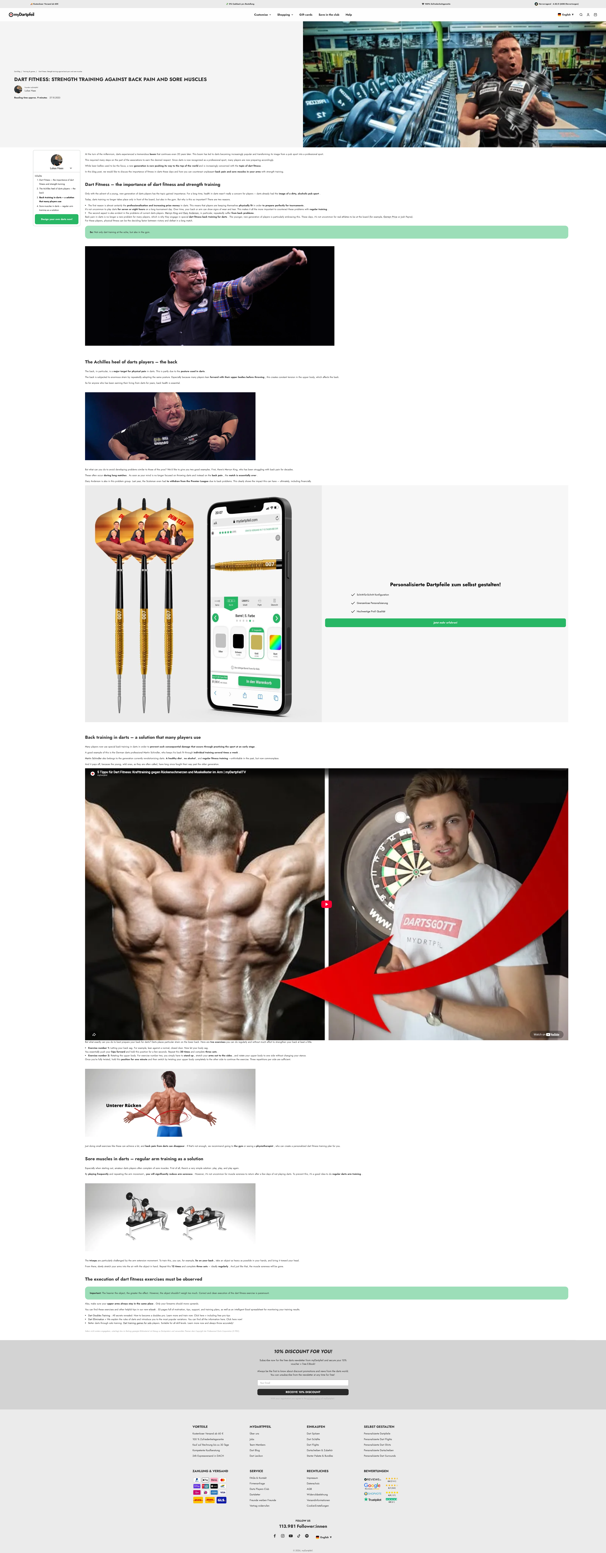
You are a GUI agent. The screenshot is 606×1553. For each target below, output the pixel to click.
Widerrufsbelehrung (317, 1494)
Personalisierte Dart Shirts (377, 1445)
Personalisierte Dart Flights (378, 1439)
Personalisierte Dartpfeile (377, 1433)
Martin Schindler (93, 758)
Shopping (283, 15)
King (175, 213)
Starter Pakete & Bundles (320, 1456)
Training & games (29, 71)
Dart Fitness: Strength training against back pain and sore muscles (60, 71)
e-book (152, 1309)
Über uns (254, 1433)
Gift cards (305, 15)
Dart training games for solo (137, 1323)
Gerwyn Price (390, 217)
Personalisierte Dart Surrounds (380, 1456)
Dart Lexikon (256, 1456)
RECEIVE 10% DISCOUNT (303, 1392)
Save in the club (329, 15)
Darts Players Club (259, 1489)
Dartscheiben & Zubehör (320, 1450)
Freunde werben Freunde (263, 1500)
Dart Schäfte (313, 1439)
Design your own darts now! (56, 219)
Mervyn (168, 213)
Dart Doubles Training (99, 1315)
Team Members (257, 1445)
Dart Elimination (96, 1319)
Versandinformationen (318, 1500)
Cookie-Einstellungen (318, 1506)
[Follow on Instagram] (283, 1536)
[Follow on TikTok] (299, 1536)
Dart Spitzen (313, 1433)
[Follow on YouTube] (291, 1536)
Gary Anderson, (191, 213)
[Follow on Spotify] (307, 1536)
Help (349, 15)
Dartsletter (255, 1494)
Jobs (252, 1439)
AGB (309, 1489)
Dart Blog (17, 71)
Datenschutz (313, 1483)
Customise (261, 15)
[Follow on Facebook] (275, 1536)
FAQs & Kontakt (258, 1478)
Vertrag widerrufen (259, 1506)
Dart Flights (313, 1445)
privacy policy (313, 1398)
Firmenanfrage (257, 1483)
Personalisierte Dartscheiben (379, 1450)
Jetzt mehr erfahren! (445, 622)
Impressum (312, 1478)
